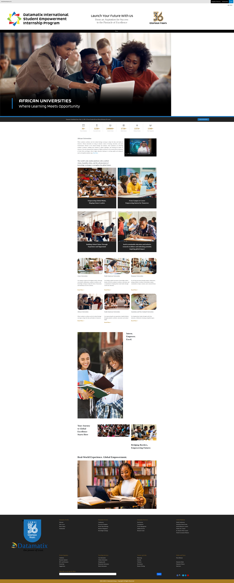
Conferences (101, 522)
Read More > (81, 290)
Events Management (141, 526)
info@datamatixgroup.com (6, 1)
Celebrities (61, 557)
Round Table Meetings (103, 526)
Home (116, 31)
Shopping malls (101, 562)
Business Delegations (103, 528)
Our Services (140, 522)
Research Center (140, 530)
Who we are (62, 524)
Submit (159, 574)
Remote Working (141, 566)
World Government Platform (182, 532)
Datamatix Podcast (180, 564)
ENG (231, 5)
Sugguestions (62, 566)
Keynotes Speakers (63, 560)
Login (231, 1)
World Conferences (180, 522)
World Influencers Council (182, 526)
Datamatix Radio (180, 562)
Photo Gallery (62, 526)
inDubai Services (141, 528)
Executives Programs (103, 524)
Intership (139, 560)
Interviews (178, 566)
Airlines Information (102, 560)
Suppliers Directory (216, 1)
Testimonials (62, 528)
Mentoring (139, 557)
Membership (225, 1)
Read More (95, 153)
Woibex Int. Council (180, 528)
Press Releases (179, 557)
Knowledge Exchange (103, 530)
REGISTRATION (203, 119)
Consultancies (140, 524)
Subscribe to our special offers (67, 571)
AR (228, 5)
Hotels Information (102, 566)
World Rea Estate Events (181, 524)
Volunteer (139, 562)
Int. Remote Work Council (182, 530)
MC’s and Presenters (63, 562)
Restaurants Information (103, 564)
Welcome (61, 522)
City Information (102, 557)
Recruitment (140, 564)
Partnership (61, 564)
